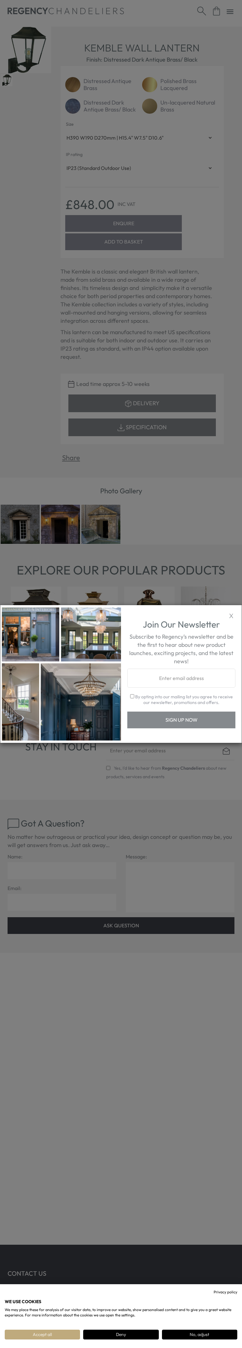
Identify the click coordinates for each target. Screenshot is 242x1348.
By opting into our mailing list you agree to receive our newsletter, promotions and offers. (183, 699)
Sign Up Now (181, 720)
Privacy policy (225, 1292)
